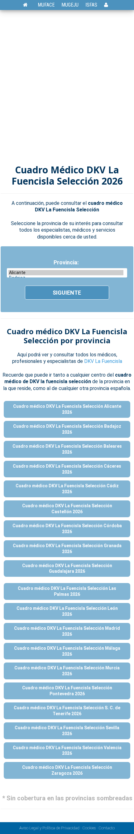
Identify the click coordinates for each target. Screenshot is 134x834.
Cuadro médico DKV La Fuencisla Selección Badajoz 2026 (67, 429)
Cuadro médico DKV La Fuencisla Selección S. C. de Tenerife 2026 (67, 710)
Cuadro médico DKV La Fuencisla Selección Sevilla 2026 (67, 730)
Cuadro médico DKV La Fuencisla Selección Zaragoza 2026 (67, 770)
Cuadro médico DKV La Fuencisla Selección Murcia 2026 (67, 670)
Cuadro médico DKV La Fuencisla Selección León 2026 (67, 611)
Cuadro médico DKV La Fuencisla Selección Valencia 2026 (67, 750)
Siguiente (67, 292)
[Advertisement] (67, 89)
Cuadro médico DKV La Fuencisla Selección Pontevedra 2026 (67, 690)
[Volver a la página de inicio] (28, 5)
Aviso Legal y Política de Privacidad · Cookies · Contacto (67, 828)
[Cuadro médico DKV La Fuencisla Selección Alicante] (65, 272)
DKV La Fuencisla (103, 361)
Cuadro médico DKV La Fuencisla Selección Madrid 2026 (67, 631)
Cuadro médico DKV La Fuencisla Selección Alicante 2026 (67, 409)
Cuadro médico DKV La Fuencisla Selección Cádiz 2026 (67, 488)
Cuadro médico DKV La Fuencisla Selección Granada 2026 (67, 548)
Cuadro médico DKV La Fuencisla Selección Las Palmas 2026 (67, 591)
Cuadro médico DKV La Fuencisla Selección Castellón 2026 (67, 508)
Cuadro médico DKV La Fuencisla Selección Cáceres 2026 (67, 469)
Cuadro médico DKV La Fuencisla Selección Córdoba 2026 (67, 528)
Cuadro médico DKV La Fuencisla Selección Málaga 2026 (67, 651)
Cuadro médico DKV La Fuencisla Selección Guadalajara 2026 (67, 568)
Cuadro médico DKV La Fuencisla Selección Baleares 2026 (67, 449)
